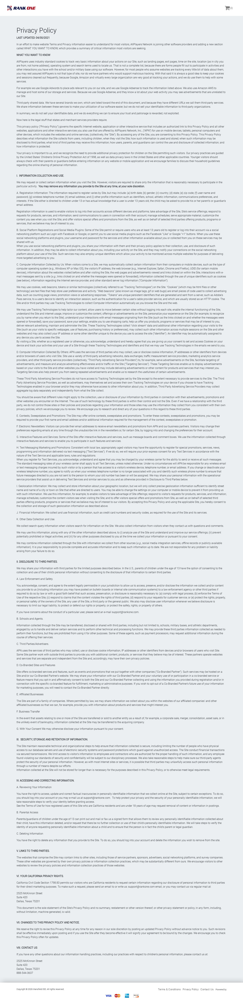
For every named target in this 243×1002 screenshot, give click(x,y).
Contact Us (207, 989)
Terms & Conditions (169, 989)
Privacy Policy (191, 989)
